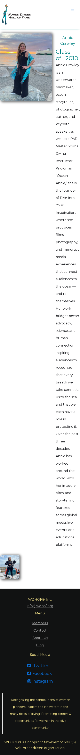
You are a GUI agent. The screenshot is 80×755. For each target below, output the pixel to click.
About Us (40, 638)
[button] (72, 10)
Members (40, 623)
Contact (40, 630)
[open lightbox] (9, 567)
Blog (40, 645)
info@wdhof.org (40, 606)
